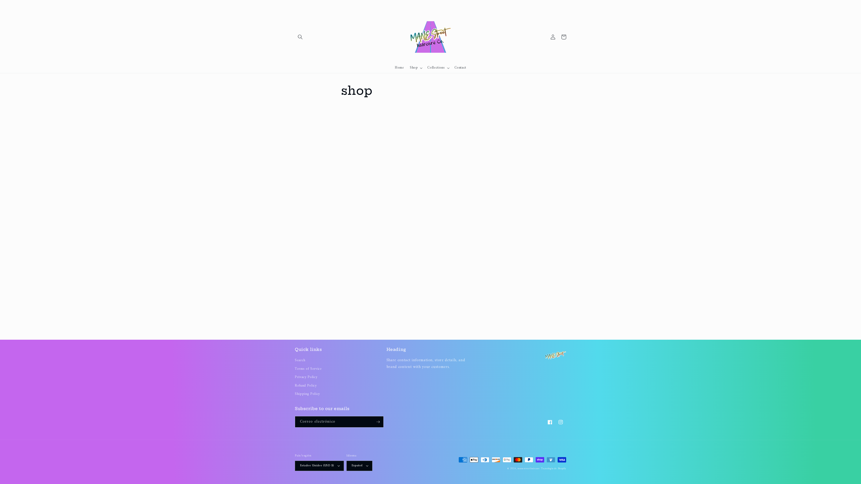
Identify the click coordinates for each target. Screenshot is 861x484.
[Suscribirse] (378, 422)
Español (357, 465)
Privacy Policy (306, 377)
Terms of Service (308, 369)
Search (300, 360)
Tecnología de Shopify (553, 469)
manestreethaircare (528, 469)
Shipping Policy (307, 394)
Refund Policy (306, 386)
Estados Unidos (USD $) (317, 465)
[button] (300, 37)
